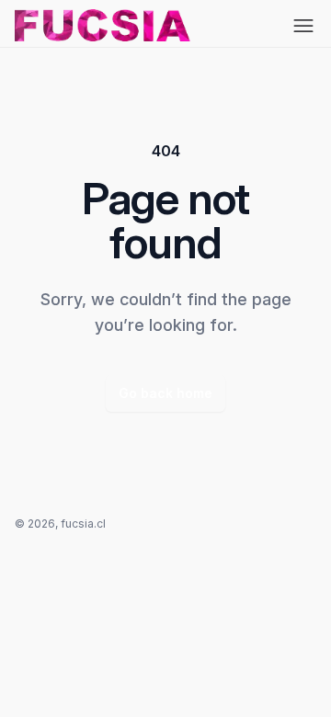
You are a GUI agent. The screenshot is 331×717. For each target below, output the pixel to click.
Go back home (165, 393)
